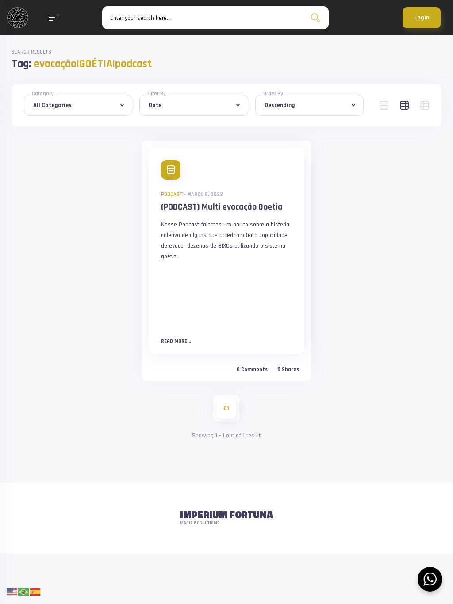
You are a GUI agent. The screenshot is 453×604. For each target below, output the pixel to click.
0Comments (252, 369)
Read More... (176, 341)
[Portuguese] (24, 591)
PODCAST (172, 194)
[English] (12, 591)
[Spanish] (35, 591)
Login (421, 18)
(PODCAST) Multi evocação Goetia (222, 207)
